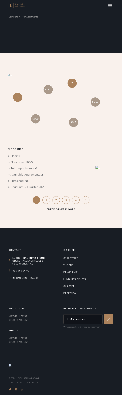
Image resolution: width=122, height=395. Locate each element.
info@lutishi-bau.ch (26, 278)
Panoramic (70, 272)
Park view (70, 293)
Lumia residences (74, 279)
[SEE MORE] (108, 319)
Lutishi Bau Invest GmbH (28, 378)
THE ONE (68, 265)
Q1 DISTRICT (70, 258)
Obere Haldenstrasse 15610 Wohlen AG (29, 261)
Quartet (68, 286)
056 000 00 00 (21, 270)
